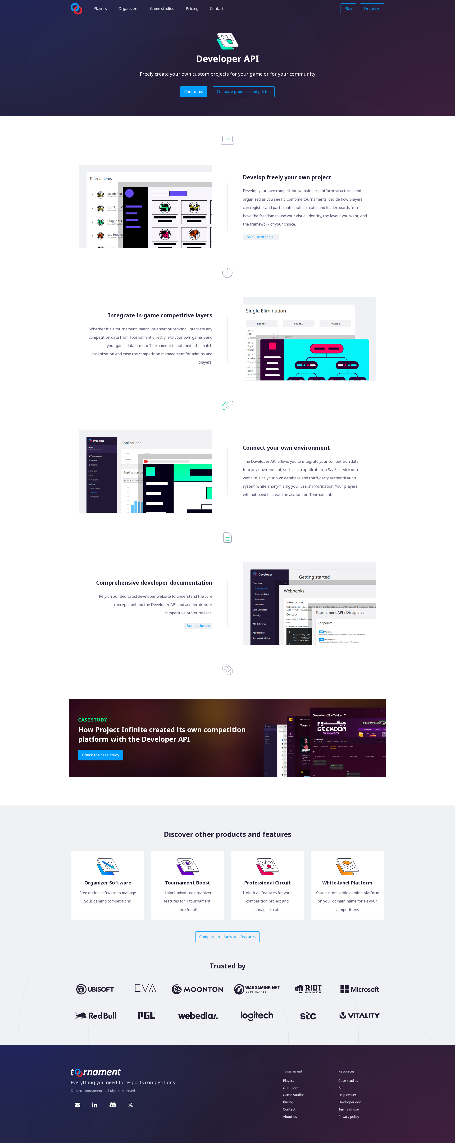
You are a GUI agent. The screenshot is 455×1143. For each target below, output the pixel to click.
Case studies (348, 1080)
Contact (216, 8)
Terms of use (348, 1109)
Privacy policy (348, 1116)
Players (100, 8)
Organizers (128, 8)
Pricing (192, 8)
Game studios (162, 8)
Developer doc (349, 1102)
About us (290, 1116)
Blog (342, 1087)
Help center (347, 1094)
